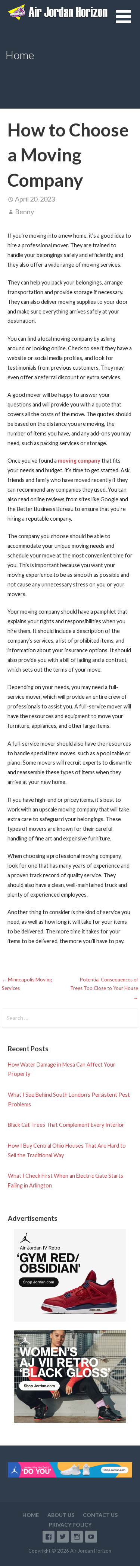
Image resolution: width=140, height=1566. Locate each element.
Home (30, 1515)
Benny (24, 212)
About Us (60, 1515)
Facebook (49, 1537)
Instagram (77, 1537)
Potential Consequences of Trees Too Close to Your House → (104, 988)
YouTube (91, 1537)
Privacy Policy (70, 1524)
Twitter (63, 1537)
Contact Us (100, 1515)
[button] (128, 21)
